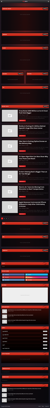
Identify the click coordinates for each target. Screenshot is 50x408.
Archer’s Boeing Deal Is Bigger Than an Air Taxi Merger (33, 173)
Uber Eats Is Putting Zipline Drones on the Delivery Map (33, 142)
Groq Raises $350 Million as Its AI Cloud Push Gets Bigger (33, 112)
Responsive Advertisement (25, 295)
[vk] (13, 280)
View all (44, 8)
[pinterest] (13, 277)
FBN (20, 114)
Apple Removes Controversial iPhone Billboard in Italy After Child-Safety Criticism (32, 204)
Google (24, 338)
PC (24, 345)
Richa (21, 208)
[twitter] (36, 275)
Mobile (24, 341)
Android (24, 331)
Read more (22, 120)
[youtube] (36, 280)
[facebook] (13, 275)
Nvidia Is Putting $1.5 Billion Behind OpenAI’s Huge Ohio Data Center (32, 127)
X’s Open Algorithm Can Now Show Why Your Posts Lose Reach (33, 157)
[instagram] (36, 277)
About (43, 406)
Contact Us (47, 406)
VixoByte (8, 406)
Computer (24, 334)
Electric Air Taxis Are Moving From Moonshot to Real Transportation (31, 188)
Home (40, 406)
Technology (24, 348)
